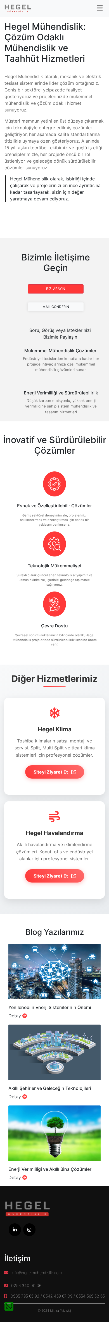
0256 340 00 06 (26, 1285)
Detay (15, 1015)
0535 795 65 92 (25, 1296)
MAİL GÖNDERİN (55, 307)
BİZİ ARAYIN (55, 289)
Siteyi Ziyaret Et (51, 772)
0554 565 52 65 (90, 1296)
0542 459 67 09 (57, 1296)
